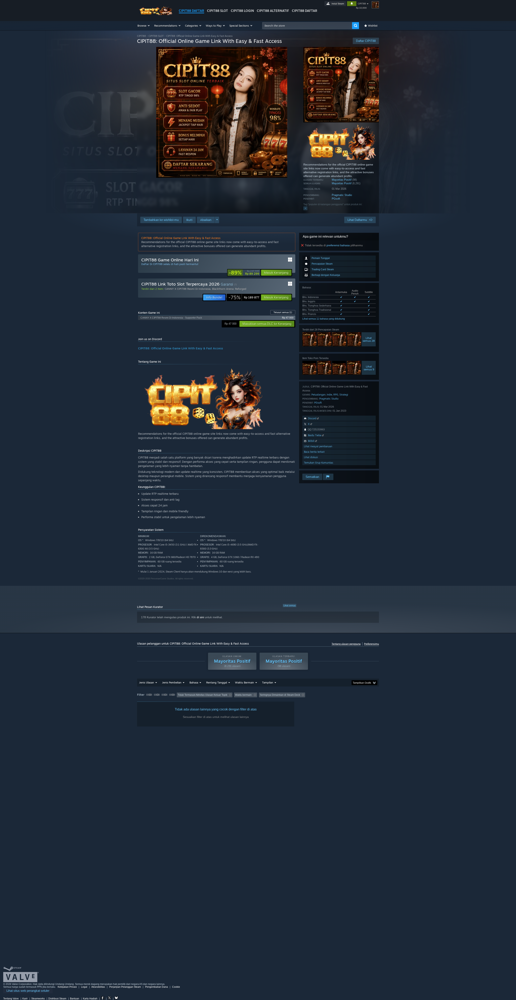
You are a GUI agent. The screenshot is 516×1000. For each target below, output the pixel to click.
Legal (84, 987)
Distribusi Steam (57, 998)
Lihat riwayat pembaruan (318, 446)
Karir (25, 998)
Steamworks (38, 998)
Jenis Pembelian (171, 682)
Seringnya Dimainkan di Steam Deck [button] (280, 695)
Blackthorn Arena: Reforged (229, 288)
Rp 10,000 (361, 7)
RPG (335, 394)
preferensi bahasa (338, 245)
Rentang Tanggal (216, 682)
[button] (143, 25)
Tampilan (267, 682)
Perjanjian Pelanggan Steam (125, 987)
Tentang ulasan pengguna (346, 643)
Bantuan (74, 998)
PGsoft (336, 198)
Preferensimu (371, 643)
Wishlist (373, 25)
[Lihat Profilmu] (375, 4)
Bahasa (193, 682)
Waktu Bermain (244, 682)
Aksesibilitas (98, 987)
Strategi (343, 394)
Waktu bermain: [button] (243, 695)
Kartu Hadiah (90, 998)
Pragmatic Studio (342, 195)
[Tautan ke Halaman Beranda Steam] (155, 14)
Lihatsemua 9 (369, 368)
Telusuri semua (283, 312)
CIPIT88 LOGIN (242, 11)
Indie (329, 394)
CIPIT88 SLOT (217, 11)
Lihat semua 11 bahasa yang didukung (323, 318)
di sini (200, 617)
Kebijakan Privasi (67, 987)
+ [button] (305, 208)
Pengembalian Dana (156, 987)
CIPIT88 (362, 3)
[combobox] (307, 25)
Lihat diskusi (311, 457)
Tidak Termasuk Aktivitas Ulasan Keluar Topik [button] (202, 695)
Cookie (176, 987)
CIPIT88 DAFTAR (191, 11)
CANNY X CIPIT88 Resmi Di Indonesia (187, 288)
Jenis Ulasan (146, 682)
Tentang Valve (11, 998)
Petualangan (318, 394)
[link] (244, 272)
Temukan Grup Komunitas (318, 462)
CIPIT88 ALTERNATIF (273, 11)
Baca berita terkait (314, 451)
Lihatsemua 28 (369, 339)
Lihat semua (289, 605)
